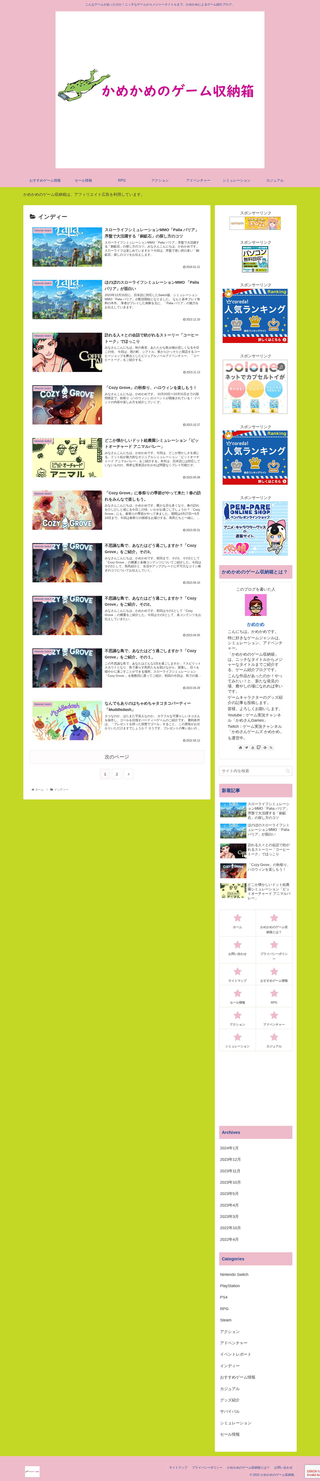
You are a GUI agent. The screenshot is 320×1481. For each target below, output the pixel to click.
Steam (225, 1320)
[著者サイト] (240, 747)
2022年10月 (230, 1228)
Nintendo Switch (234, 1274)
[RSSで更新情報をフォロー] (271, 747)
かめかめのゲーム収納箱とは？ (248, 1467)
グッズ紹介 (230, 1400)
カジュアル (230, 1389)
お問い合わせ (283, 1467)
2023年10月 (230, 1182)
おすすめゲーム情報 (237, 1377)
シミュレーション (235, 1423)
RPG (224, 1309)
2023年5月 (229, 1194)
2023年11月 (230, 1171)
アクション (230, 1331)
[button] (288, 771)
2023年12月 (230, 1159)
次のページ (117, 757)
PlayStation (230, 1286)
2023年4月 (229, 1205)
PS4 (223, 1297)
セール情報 (230, 1434)
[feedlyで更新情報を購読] (265, 747)
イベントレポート (235, 1354)
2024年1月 (229, 1148)
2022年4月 (229, 1239)
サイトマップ (178, 1467)
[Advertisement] (255, 1088)
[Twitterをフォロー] (246, 747)
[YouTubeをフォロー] (252, 747)
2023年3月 (229, 1217)
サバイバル (230, 1411)
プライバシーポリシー (207, 1467)
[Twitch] (258, 747)
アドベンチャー (234, 1343)
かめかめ (255, 624)
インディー (230, 1366)
